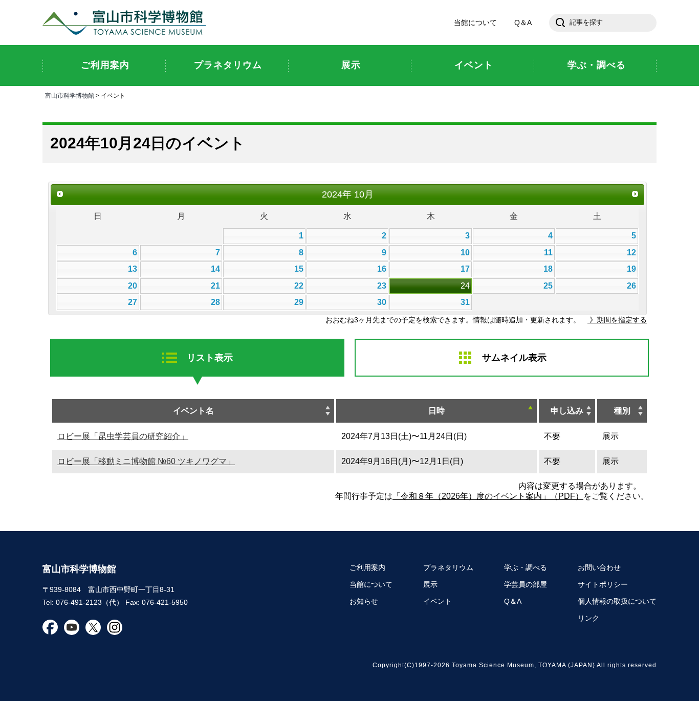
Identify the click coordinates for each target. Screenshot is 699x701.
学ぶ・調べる (525, 567)
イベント (437, 601)
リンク (588, 618)
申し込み (567, 410)
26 (631, 285)
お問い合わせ (599, 567)
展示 (430, 584)
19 (631, 269)
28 (215, 302)
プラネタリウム (448, 567)
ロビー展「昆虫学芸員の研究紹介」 (122, 436)
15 (298, 269)
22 (298, 285)
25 (548, 285)
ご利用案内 (367, 567)
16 (381, 269)
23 (381, 285)
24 (465, 285)
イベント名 (193, 410)
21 (215, 285)
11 (548, 252)
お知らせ (364, 601)
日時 (436, 410)
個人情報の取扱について (617, 601)
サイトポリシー (603, 584)
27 (132, 302)
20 (132, 285)
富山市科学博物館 (126, 22)
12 (631, 252)
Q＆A (523, 22)
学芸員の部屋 (525, 584)
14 (215, 269)
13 (132, 269)
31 (465, 302)
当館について (475, 22)
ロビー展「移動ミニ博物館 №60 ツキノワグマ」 (146, 461)
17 (465, 269)
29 (298, 302)
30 (381, 302)
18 (548, 269)
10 (465, 252)
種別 (622, 410)
